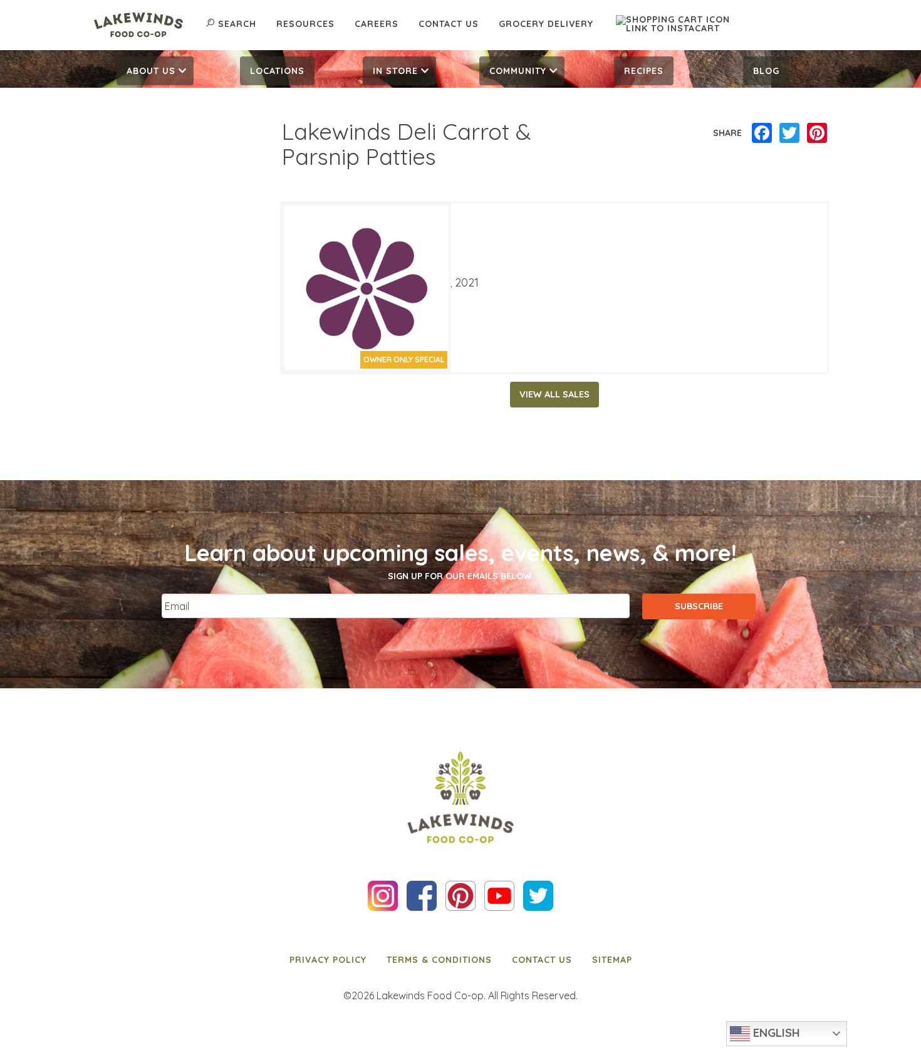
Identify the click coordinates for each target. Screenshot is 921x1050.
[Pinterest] (817, 133)
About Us (151, 70)
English (775, 1032)
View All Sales (554, 394)
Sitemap (612, 959)
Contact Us (449, 23)
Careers (376, 23)
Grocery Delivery (546, 23)
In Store (395, 70)
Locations (277, 70)
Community (517, 70)
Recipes (643, 70)
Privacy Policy (328, 959)
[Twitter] (789, 133)
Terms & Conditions (439, 959)
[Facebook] (762, 133)
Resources (305, 23)
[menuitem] (155, 70)
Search (237, 23)
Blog (766, 70)
